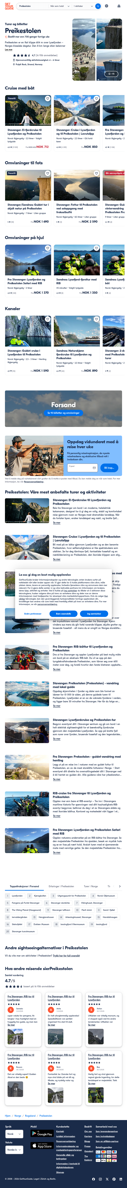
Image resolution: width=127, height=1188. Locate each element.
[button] (28, 123)
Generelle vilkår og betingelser (65, 1157)
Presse (87, 1146)
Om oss (88, 1131)
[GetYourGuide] (9, 6)
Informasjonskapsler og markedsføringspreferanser (69, 1148)
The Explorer (88, 1158)
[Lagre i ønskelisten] (47, 98)
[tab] (24, 886)
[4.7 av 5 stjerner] (22, 55)
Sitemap (60, 1172)
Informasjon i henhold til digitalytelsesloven (68, 1165)
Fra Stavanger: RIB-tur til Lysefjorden (21, 998)
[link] (28, 123)
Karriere (88, 1136)
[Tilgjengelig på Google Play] (42, 1134)
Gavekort (88, 1151)
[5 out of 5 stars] (23, 1004)
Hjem (8, 1115)
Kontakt (60, 1131)
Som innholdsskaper (105, 1136)
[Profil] (119, 6)
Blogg (87, 1141)
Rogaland (30, 1115)
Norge (18, 1115)
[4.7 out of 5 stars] (14, 986)
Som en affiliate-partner (107, 1141)
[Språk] (106, 5)
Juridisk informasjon (65, 1136)
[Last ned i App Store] (42, 1146)
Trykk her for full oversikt (66, 955)
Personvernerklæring (33, 481)
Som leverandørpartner (107, 1131)
